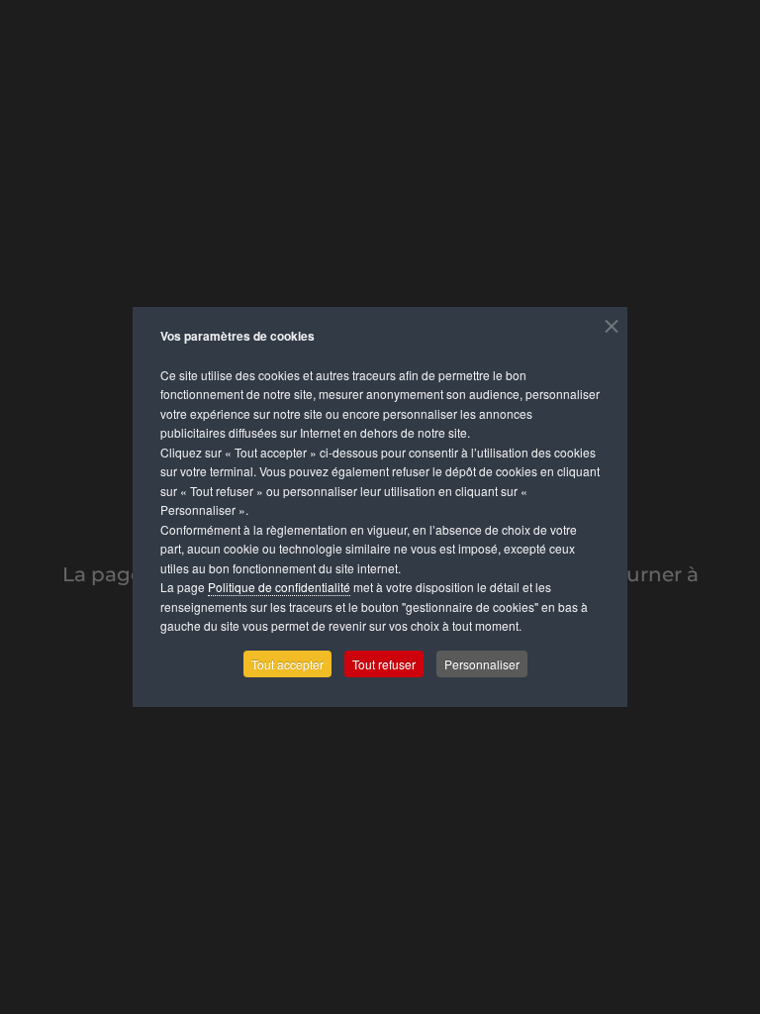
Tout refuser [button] (384, 664)
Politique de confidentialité (279, 586)
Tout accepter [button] (287, 664)
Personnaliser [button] (482, 664)
